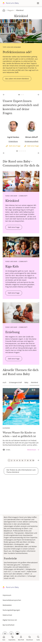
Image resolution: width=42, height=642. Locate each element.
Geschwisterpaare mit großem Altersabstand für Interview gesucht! (21, 563)
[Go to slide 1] (19, 94)
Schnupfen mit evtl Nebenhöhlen (16, 567)
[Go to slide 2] (21, 94)
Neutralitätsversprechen (12, 600)
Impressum (7, 595)
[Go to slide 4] (23, 151)
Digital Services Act (10, 620)
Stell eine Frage (8, 122)
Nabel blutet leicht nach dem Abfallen (20, 572)
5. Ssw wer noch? (19, 571)
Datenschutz (7, 615)
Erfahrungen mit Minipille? (14, 569)
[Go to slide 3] (23, 94)
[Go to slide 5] (25, 151)
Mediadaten (7, 605)
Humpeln (25, 565)
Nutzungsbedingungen (11, 610)
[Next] (38, 95)
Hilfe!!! (26, 574)
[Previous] (4, 95)
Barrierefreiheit (8, 625)
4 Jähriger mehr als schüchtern (18, 575)
